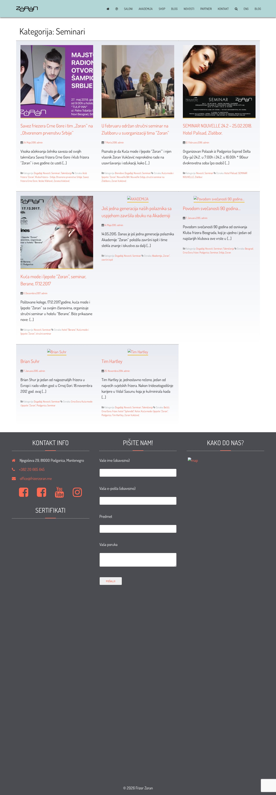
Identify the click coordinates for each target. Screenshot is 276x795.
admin (40, 142)
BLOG (174, 8)
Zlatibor (198, 177)
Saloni (128, 8)
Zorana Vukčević (62, 180)
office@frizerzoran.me (36, 478)
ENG (246, 8)
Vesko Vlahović (45, 180)
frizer (196, 252)
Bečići (166, 407)
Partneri (206, 8)
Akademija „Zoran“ (161, 255)
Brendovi (119, 173)
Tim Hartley (112, 361)
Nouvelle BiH (123, 177)
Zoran (228, 252)
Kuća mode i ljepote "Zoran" (154, 411)
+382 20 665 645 (32, 469)
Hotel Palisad (230, 173)
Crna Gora (188, 252)
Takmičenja (66, 173)
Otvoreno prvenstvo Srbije (69, 177)
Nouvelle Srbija (137, 177)
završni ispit (107, 259)
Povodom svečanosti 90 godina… (212, 208)
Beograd (249, 248)
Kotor (137, 411)
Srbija (221, 252)
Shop (162, 8)
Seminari (55, 173)
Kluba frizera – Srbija (45, 177)
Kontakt (223, 8)
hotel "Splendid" (126, 411)
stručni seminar (43, 333)
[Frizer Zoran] (27, 10)
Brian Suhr (29, 361)
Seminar (214, 252)
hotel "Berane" (69, 329)
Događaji (38, 173)
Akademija (146, 8)
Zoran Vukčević (118, 180)
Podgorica (204, 252)
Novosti (189, 8)
